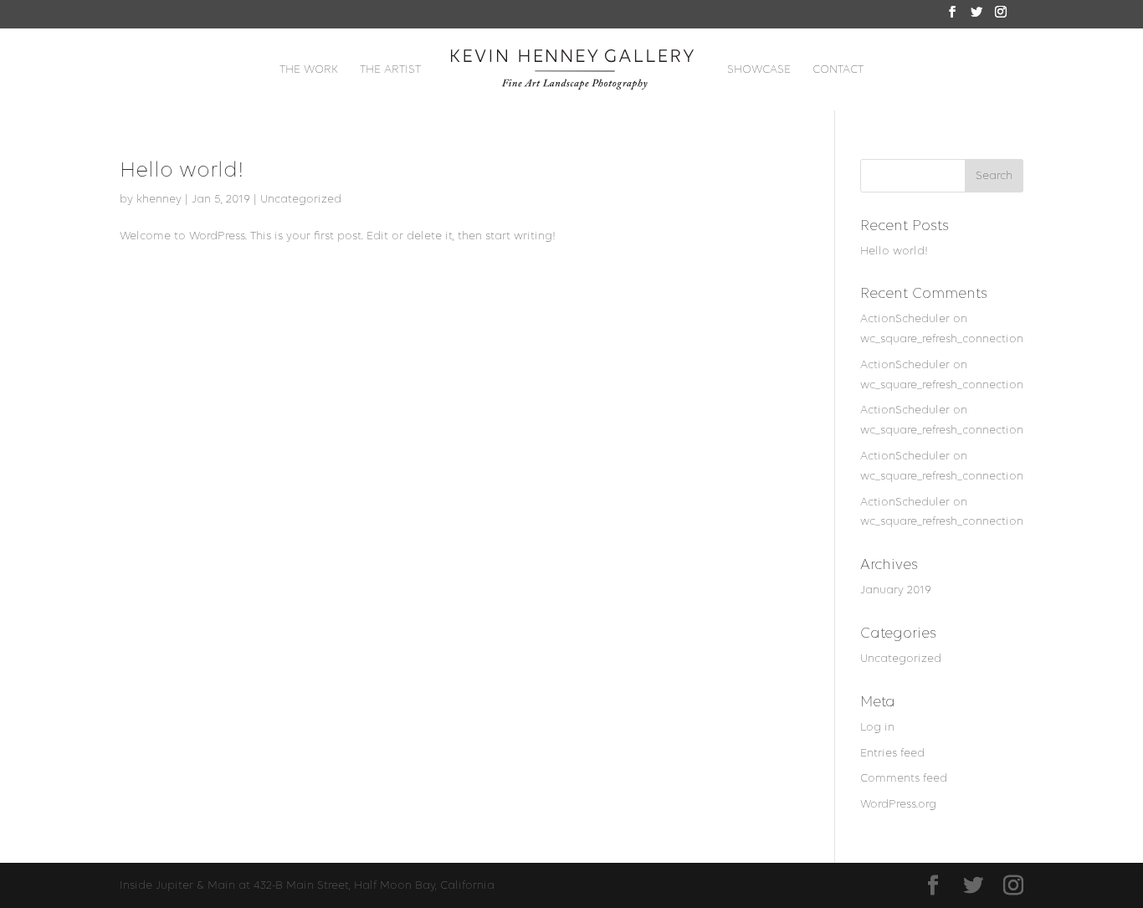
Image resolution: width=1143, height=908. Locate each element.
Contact (838, 69)
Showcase (759, 69)
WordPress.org (898, 804)
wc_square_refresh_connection (941, 338)
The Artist (390, 69)
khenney (159, 198)
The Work (308, 69)
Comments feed (903, 778)
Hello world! (181, 169)
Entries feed (892, 752)
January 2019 (895, 589)
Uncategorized (300, 198)
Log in (877, 727)
